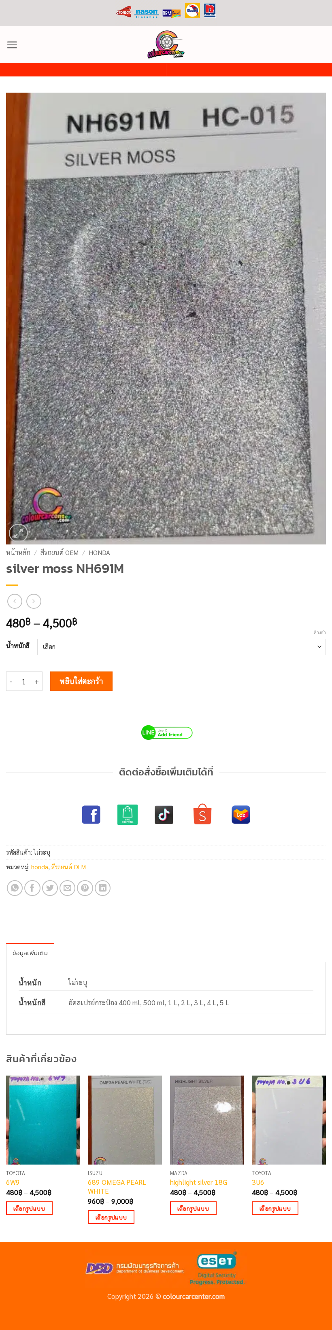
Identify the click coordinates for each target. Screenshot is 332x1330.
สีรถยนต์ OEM (59, 552)
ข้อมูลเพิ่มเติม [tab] (30, 952)
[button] (12, 45)
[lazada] (241, 814)
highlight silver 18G (198, 1182)
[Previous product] (33, 601)
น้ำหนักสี (17, 645)
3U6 (258, 1182)
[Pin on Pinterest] (85, 888)
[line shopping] (127, 814)
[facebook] (91, 814)
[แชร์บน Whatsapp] (15, 888)
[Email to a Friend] (68, 888)
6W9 (13, 1182)
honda (99, 552)
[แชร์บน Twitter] (50, 888)
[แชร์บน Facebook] (32, 888)
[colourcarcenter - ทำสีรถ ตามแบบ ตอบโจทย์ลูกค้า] (166, 44)
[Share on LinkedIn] (103, 888)
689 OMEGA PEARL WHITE (117, 1186)
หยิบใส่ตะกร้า (81, 681)
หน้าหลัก (18, 552)
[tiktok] (164, 814)
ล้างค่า (320, 632)
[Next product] (14, 601)
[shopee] (202, 814)
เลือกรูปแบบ (29, 1208)
